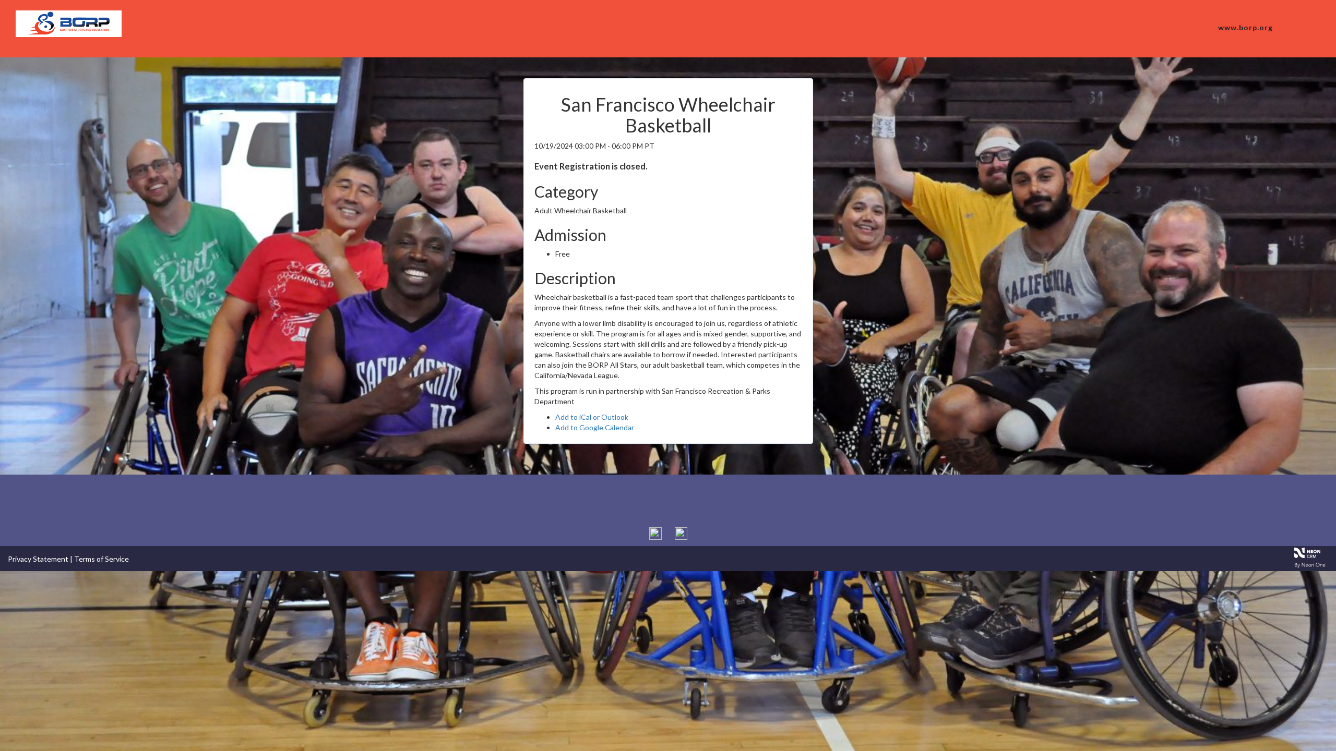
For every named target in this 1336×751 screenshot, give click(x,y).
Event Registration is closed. (591, 166)
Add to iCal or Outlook (591, 417)
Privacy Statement (38, 558)
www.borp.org (1245, 27)
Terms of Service (101, 558)
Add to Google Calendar (594, 427)
